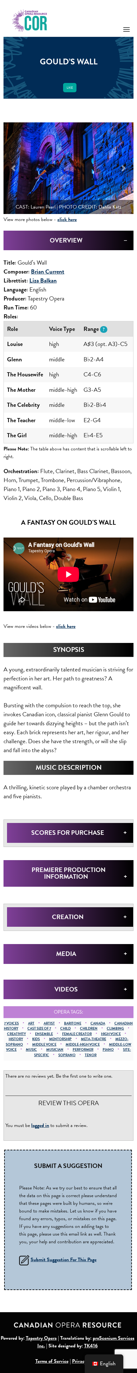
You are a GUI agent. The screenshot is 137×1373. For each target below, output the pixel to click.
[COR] (29, 20)
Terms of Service (51, 1361)
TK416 (91, 1346)
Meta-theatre (93, 1039)
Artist (49, 1023)
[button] (13, 168)
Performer (83, 1049)
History (16, 1039)
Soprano (67, 1055)
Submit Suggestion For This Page (64, 1259)
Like (70, 87)
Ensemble (44, 1034)
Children (88, 1028)
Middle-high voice (83, 1044)
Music (31, 1049)
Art (31, 1023)
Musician (54, 1049)
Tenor (91, 1055)
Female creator (77, 1034)
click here (67, 219)
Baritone (72, 1023)
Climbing (115, 1028)
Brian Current (47, 271)
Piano (108, 1049)
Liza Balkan (43, 280)
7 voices (11, 1023)
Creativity (16, 1034)
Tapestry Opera (41, 1338)
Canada (97, 1023)
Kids (36, 1039)
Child (65, 1028)
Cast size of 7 (39, 1028)
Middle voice (44, 1044)
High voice (111, 1034)
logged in (40, 1125)
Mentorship (60, 1039)
